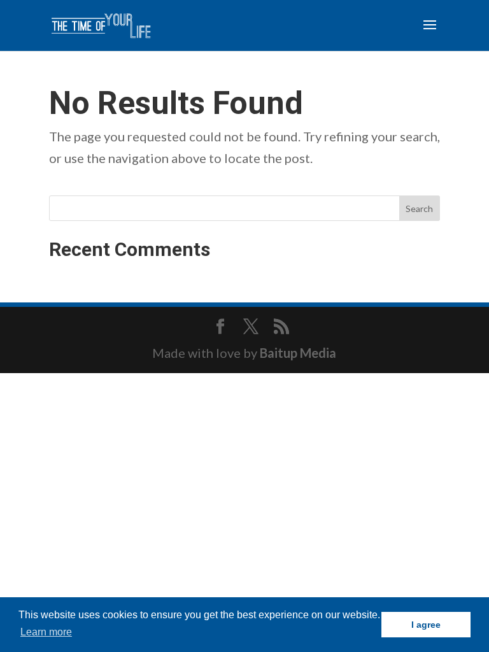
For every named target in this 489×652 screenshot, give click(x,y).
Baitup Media (298, 352)
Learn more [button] (46, 632)
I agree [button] (426, 625)
